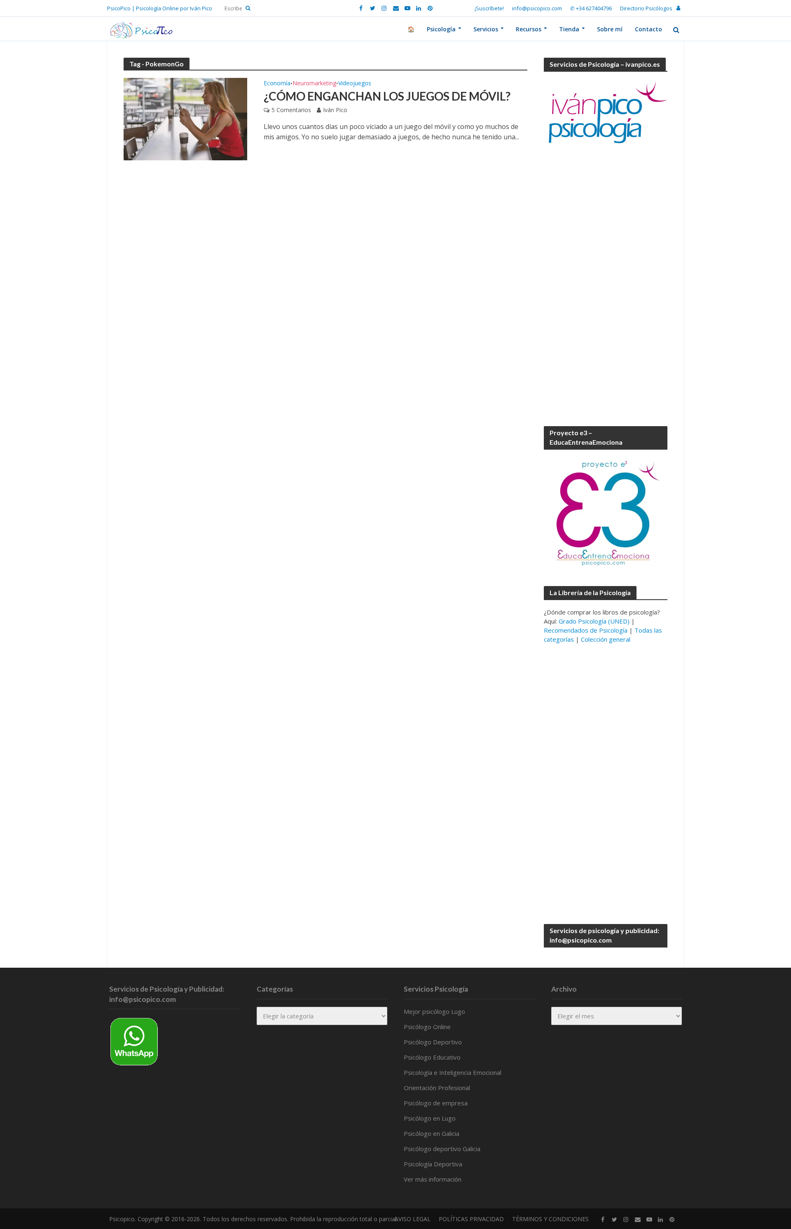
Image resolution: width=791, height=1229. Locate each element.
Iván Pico (335, 110)
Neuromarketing (314, 83)
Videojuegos (354, 83)
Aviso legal (413, 1219)
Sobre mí (610, 29)
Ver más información (432, 1179)
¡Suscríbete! (489, 8)
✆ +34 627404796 (591, 8)
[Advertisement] (605, 286)
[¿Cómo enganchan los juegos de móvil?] (185, 118)
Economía (277, 83)
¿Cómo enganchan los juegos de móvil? (387, 96)
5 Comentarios (291, 110)
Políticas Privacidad (471, 1219)
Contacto (648, 29)
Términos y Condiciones (550, 1219)
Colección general (605, 639)
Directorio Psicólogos (646, 8)
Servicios (485, 29)
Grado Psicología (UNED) (594, 621)
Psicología (441, 29)
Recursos (528, 29)
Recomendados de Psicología (585, 630)
